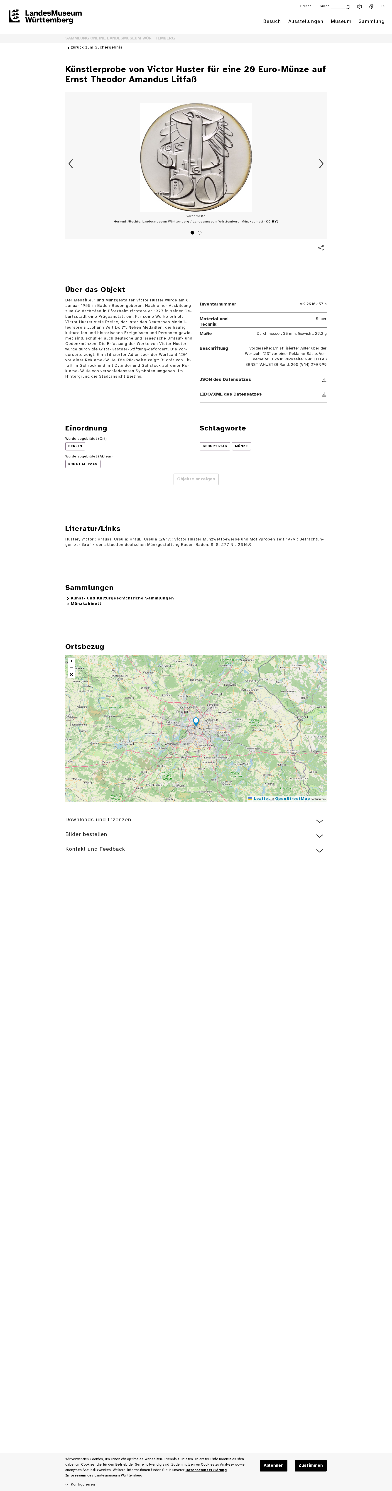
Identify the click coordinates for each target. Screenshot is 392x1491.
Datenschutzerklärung (206, 1470)
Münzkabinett (86, 604)
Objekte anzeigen (196, 479)
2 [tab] (200, 233)
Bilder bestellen (86, 834)
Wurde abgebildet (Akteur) (89, 456)
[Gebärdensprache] (371, 6)
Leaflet (261, 799)
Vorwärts (321, 163)
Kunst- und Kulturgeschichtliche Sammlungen (122, 598)
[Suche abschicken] (348, 6)
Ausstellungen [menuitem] (305, 21)
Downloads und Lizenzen (98, 820)
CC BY (271, 221)
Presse (306, 6)
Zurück (70, 163)
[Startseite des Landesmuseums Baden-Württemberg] (45, 19)
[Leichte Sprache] (359, 6)
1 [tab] (193, 233)
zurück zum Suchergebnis (96, 47)
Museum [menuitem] (341, 21)
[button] (196, 722)
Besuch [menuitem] (272, 21)
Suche (325, 6)
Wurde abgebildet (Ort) (86, 439)
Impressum (75, 1475)
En (383, 6)
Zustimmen (311, 1465)
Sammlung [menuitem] (372, 21)
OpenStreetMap (292, 799)
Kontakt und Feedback (95, 849)
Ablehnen (274, 1465)
